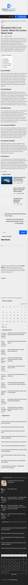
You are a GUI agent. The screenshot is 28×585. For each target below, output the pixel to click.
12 (14, 315)
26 (14, 321)
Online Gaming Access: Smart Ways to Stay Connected (13, 441)
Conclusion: (5, 67)
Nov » (5, 327)
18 (10, 318)
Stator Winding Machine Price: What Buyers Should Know (12, 431)
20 (17, 318)
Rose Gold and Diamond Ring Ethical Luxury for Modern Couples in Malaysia (14, 450)
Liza (2, 36)
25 (10, 321)
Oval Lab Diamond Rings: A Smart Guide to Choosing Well (13, 456)
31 (6, 324)
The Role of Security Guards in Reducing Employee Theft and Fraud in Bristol (14, 422)
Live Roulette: (5, 59)
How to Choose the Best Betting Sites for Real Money (13, 445)
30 (3, 324)
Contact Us (19, 297)
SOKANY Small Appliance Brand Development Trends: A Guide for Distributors (14, 437)
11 (10, 315)
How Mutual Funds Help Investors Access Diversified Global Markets (13, 461)
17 (6, 318)
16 (3, 318)
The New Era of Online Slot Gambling (18, 200)
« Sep (2, 327)
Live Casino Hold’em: (7, 63)
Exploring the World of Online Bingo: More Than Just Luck (19, 180)
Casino (2, 25)
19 (14, 318)
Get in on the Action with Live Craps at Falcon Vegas (19, 189)
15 (25, 315)
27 (17, 321)
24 (6, 321)
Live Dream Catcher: (7, 65)
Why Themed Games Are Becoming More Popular (12, 427)
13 (17, 315)
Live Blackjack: (6, 60)
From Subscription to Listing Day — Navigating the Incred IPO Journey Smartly (12, 466)
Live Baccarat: (6, 62)
